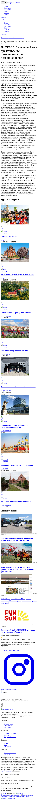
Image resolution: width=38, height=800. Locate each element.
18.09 (6, 469)
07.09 (6, 431)
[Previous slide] (2, 204)
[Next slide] (5, 204)
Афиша (6, 14)
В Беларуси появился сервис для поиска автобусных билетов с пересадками (17, 539)
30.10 (2, 240)
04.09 (2, 469)
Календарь (7, 9)
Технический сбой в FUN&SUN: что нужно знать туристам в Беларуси (18, 631)
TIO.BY (4, 793)
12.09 (6, 505)
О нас (6, 743)
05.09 (6, 390)
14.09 (9, 431)
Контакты (7, 746)
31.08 (2, 431)
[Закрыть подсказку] (1, 691)
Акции (6, 13)
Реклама (7, 754)
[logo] (13, 3)
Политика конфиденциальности (11, 795)
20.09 (9, 316)
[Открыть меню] (4, 2)
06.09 (2, 316)
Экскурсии (7, 8)
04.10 (9, 354)
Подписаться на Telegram (11, 650)
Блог (5, 11)
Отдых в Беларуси (10, 737)
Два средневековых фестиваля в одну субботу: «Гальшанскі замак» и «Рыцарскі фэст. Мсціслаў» (18, 569)
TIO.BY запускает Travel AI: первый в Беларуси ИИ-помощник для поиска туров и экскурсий (19, 601)
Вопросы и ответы (10, 753)
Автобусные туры (10, 733)
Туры (6, 6)
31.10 (2, 278)
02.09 (2, 390)
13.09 (6, 316)
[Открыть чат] (2, 705)
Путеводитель (8, 724)
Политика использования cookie (19, 796)
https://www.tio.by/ (6, 771)
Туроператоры (8, 725)
